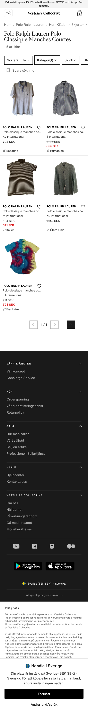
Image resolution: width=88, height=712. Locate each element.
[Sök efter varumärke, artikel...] (8, 13)
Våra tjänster (19, 364)
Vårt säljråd (15, 440)
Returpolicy (15, 412)
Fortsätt (44, 693)
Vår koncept (16, 371)
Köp (10, 392)
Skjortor (77, 24)
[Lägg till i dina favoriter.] (39, 127)
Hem (7, 24)
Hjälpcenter (15, 474)
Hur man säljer (18, 433)
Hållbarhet (15, 509)
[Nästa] (54, 325)
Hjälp (11, 467)
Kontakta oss (17, 481)
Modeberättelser (19, 529)
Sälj (10, 426)
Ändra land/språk (44, 704)
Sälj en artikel (17, 446)
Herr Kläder (58, 24)
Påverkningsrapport (22, 516)
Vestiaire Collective (25, 495)
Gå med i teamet (19, 522)
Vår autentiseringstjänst (25, 405)
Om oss (12, 503)
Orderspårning (18, 399)
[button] (79, 13)
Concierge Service (21, 377)
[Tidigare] (33, 325)
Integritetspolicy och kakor (42, 595)
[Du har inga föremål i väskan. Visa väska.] (79, 13)
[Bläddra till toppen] (71, 325)
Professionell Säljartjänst (26, 453)
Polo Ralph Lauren (30, 24)
